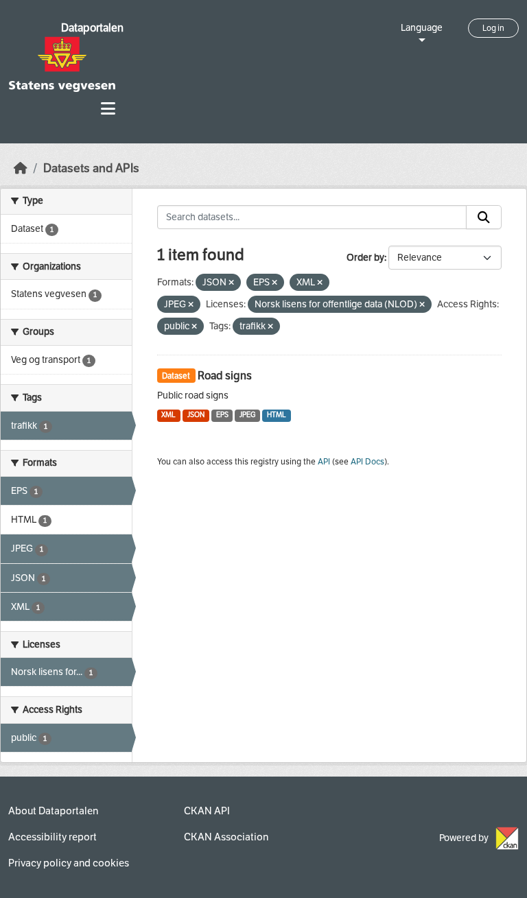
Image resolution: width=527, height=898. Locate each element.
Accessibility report (52, 837)
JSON (195, 414)
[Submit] (484, 217)
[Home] (20, 168)
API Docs (367, 461)
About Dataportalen (53, 811)
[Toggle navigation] (108, 108)
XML (168, 414)
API (324, 461)
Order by (365, 257)
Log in (493, 28)
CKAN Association (226, 837)
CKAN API (207, 811)
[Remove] (231, 283)
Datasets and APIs (91, 168)
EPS (222, 414)
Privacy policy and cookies (68, 863)
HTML (276, 414)
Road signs (225, 375)
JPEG (247, 414)
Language (422, 28)
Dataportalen (92, 27)
